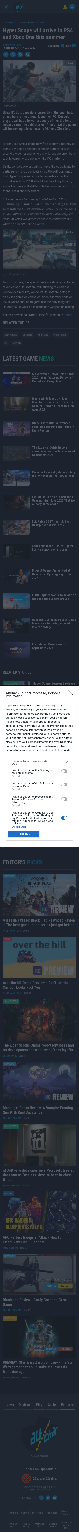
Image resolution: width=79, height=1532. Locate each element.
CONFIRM (24, 834)
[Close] (71, 693)
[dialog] (39, 766)
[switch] (64, 771)
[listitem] (39, 762)
